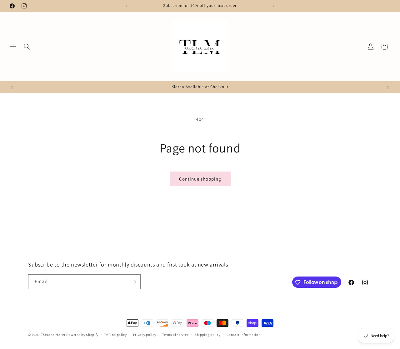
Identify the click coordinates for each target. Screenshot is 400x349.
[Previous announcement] (126, 6)
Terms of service (175, 334)
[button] (13, 46)
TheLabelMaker (53, 334)
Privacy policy (144, 334)
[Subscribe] (133, 282)
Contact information (243, 334)
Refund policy (116, 334)
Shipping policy (208, 334)
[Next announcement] (274, 6)
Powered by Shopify (82, 334)
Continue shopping (200, 179)
